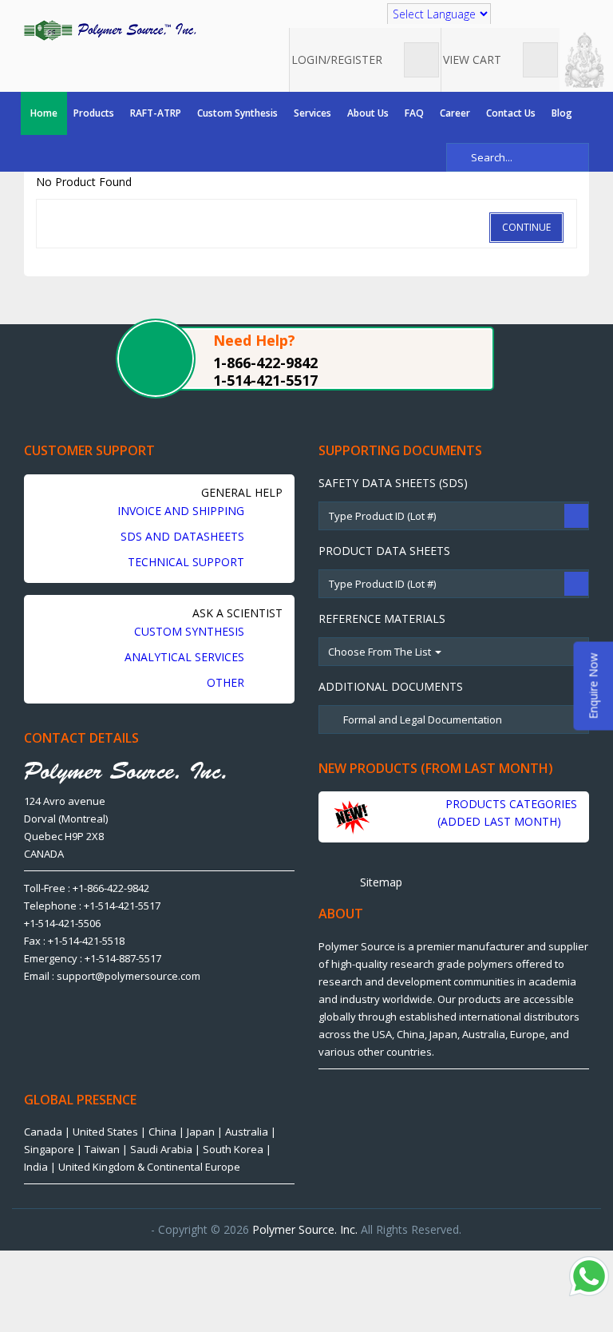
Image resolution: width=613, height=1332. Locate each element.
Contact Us (511, 113)
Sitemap (379, 882)
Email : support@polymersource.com (112, 976)
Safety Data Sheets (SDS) (393, 482)
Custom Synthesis (237, 113)
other (227, 682)
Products (93, 113)
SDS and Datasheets (184, 536)
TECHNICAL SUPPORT (187, 561)
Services (312, 113)
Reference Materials (381, 618)
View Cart (473, 59)
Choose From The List (380, 651)
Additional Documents (390, 686)
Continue (526, 227)
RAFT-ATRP (155, 113)
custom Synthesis (190, 631)
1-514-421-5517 (265, 380)
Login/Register (338, 59)
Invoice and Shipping (182, 510)
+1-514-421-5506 (62, 923)
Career (455, 113)
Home (43, 113)
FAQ (414, 113)
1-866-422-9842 (265, 362)
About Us (368, 113)
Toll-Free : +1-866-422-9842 (86, 888)
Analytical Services (186, 656)
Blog (562, 113)
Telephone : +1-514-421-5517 (92, 905)
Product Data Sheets (384, 550)
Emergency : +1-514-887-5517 (92, 958)
